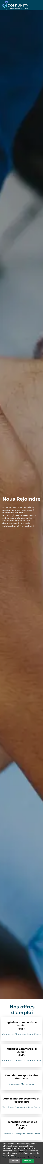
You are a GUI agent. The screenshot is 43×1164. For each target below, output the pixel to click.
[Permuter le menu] (39, 8)
